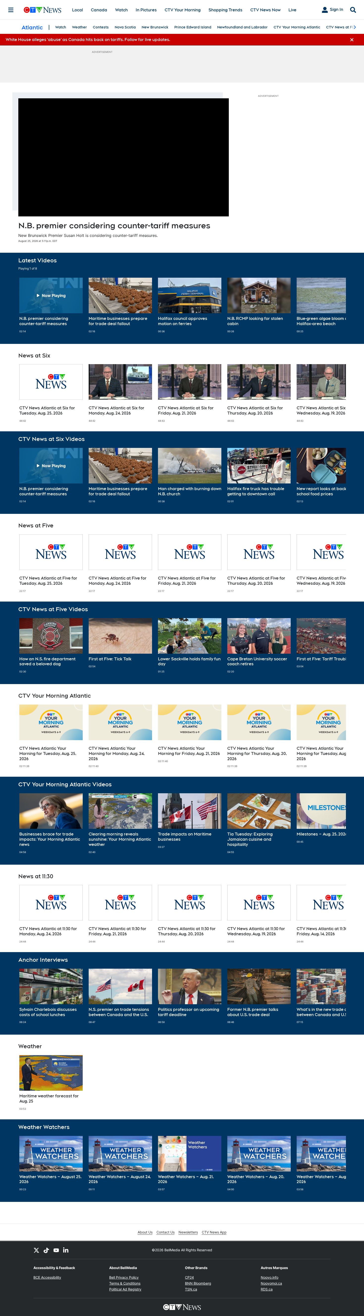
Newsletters (188, 1232)
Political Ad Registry (125, 1289)
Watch (121, 10)
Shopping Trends (225, 10)
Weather (79, 27)
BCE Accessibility (47, 1277)
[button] (336, 305)
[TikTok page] (46, 1250)
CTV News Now (265, 10)
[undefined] (51, 305)
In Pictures (146, 10)
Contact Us (165, 1232)
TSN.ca (191, 1289)
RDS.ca (267, 1289)
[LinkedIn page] (66, 1250)
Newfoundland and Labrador (242, 27)
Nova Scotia (125, 27)
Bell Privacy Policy (124, 1277)
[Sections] (11, 10)
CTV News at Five (341, 27)
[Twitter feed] (36, 1250)
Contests (101, 27)
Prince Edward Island (192, 27)
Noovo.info (269, 1277)
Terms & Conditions (124, 1283)
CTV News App (214, 1232)
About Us (145, 1232)
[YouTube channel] (56, 1250)
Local (77, 10)
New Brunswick (155, 27)
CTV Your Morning (183, 10)
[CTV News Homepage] (42, 10)
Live (292, 10)
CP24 (189, 1277)
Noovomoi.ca (271, 1283)
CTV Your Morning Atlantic (297, 27)
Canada (99, 10)
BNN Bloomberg (198, 1283)
